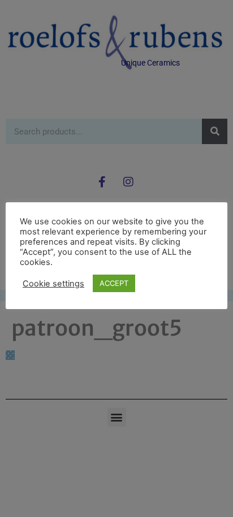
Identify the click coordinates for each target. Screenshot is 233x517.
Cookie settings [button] (53, 284)
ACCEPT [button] (114, 283)
